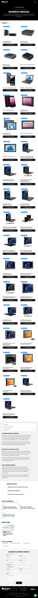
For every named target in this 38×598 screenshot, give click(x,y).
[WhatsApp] (14, 589)
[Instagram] (12, 588)
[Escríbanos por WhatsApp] (35, 595)
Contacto (13, 594)
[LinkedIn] (16, 589)
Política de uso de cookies (25, 594)
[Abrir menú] (35, 2)
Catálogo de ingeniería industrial (16, 543)
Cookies (22, 596)
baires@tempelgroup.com (23, 590)
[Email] (12, 589)
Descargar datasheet (10, 44)
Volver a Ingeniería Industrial (19, 7)
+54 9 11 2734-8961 (23, 589)
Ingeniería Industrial (16, 9)
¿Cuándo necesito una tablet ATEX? (14, 490)
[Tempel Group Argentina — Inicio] (5, 2)
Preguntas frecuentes (6, 430)
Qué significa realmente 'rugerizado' (7, 425)
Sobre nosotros (8, 594)
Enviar (19, 582)
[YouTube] (14, 588)
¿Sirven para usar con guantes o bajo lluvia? (16, 494)
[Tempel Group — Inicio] (6, 589)
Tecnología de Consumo (6, 545)
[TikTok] (16, 588)
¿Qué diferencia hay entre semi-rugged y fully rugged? (18, 487)
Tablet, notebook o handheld (6, 428)
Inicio (12, 9)
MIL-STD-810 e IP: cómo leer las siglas (8, 427)
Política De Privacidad (18, 594)
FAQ (30, 594)
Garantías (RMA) (17, 596)
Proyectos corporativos (26, 543)
